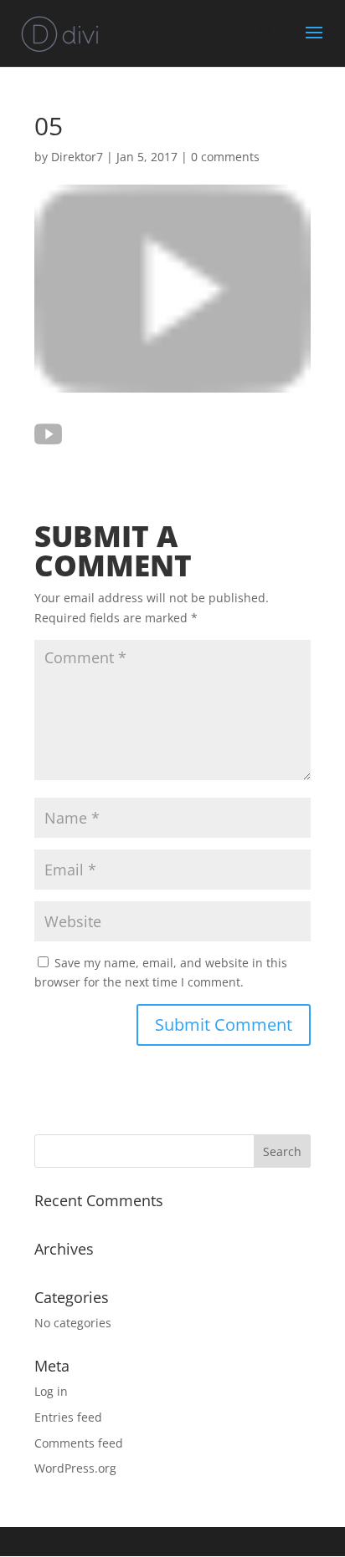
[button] (48, 433)
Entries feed (68, 1417)
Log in (51, 1391)
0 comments (225, 157)
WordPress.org (75, 1468)
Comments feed (78, 1443)
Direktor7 (77, 157)
